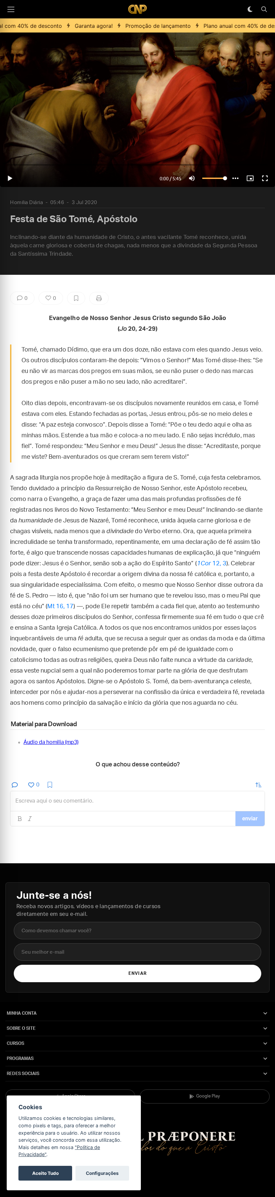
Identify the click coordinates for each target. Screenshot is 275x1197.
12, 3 (211, 564)
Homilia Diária (26, 202)
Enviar (137, 973)
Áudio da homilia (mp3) (50, 742)
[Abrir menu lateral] (10, 9)
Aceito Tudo (45, 1173)
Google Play (208, 1096)
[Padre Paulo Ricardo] (137, 9)
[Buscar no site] (264, 9)
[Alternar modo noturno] (250, 9)
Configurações (102, 1173)
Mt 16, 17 (60, 607)
